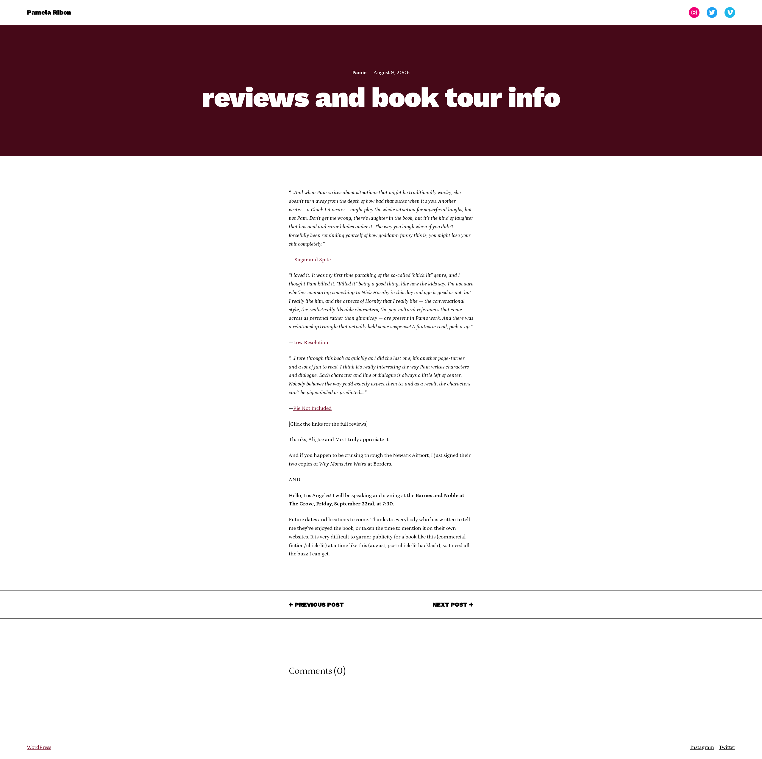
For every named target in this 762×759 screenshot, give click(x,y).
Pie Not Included (312, 408)
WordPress (39, 747)
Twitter (727, 747)
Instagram (702, 747)
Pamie (359, 73)
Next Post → (452, 604)
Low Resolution (310, 343)
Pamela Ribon (49, 12)
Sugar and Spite (312, 260)
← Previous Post (316, 604)
